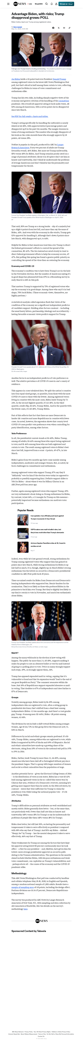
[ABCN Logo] (19, 3)
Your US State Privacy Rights (42, 1032)
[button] (8, 4)
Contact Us (41, 1036)
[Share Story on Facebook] (53, 28)
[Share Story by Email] (64, 28)
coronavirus (63, 100)
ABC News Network (18, 1032)
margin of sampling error (22, 887)
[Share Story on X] (59, 28)
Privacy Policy (29, 1032)
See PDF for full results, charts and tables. (29, 116)
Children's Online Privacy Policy (61, 1032)
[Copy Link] (69, 28)
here (25, 908)
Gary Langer (17, 27)
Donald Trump (59, 79)
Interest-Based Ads (14, 1034)
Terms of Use (42, 1034)
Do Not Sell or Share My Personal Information (60, 1034)
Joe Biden (15, 79)
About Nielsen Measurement (29, 1034)
